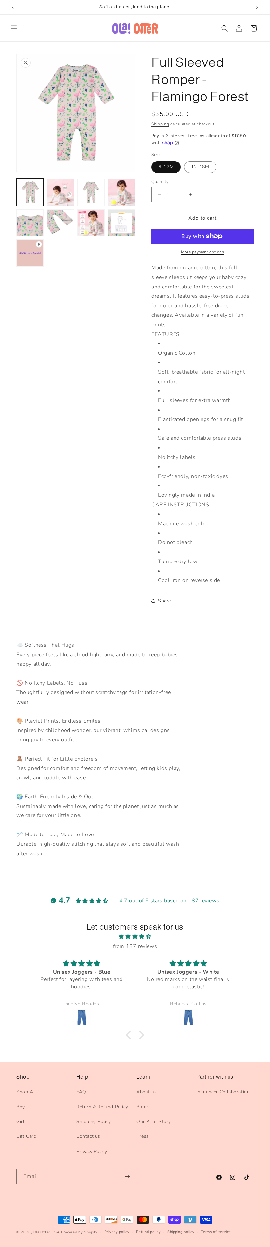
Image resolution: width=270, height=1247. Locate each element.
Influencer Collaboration (223, 1092)
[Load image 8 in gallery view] (121, 223)
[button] (14, 28)
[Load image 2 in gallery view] (60, 192)
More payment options (202, 252)
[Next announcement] (257, 7)
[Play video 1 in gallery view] (30, 253)
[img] (135, 937)
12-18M (200, 167)
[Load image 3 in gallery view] (91, 192)
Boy (20, 1107)
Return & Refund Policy (102, 1107)
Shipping (160, 124)
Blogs (142, 1107)
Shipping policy (181, 1231)
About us (146, 1092)
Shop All (26, 1092)
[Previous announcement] (13, 7)
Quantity (160, 182)
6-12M (166, 167)
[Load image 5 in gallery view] (30, 223)
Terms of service (216, 1231)
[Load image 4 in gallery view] (121, 192)
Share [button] (164, 601)
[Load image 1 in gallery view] (30, 192)
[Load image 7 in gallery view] (91, 223)
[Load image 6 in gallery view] (60, 223)
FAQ (81, 1092)
